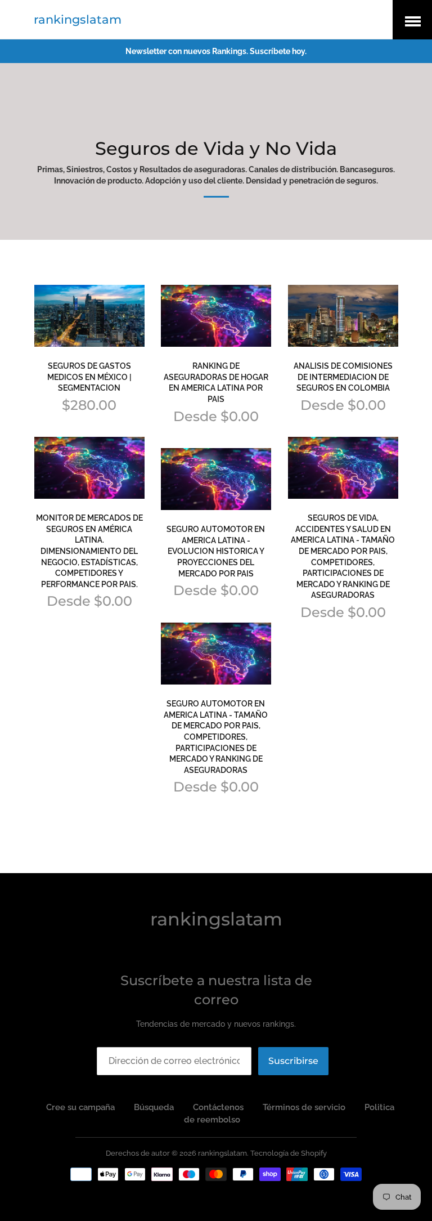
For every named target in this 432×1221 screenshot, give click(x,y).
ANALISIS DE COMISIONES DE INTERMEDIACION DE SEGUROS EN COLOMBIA (343, 376)
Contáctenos (218, 1107)
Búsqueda (154, 1107)
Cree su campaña (80, 1107)
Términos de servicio (304, 1107)
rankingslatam (78, 19)
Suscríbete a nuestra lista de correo (216, 990)
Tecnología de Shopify (288, 1153)
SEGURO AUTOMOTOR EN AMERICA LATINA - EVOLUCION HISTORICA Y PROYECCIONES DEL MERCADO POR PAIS (215, 551)
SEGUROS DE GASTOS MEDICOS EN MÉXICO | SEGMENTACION (89, 376)
